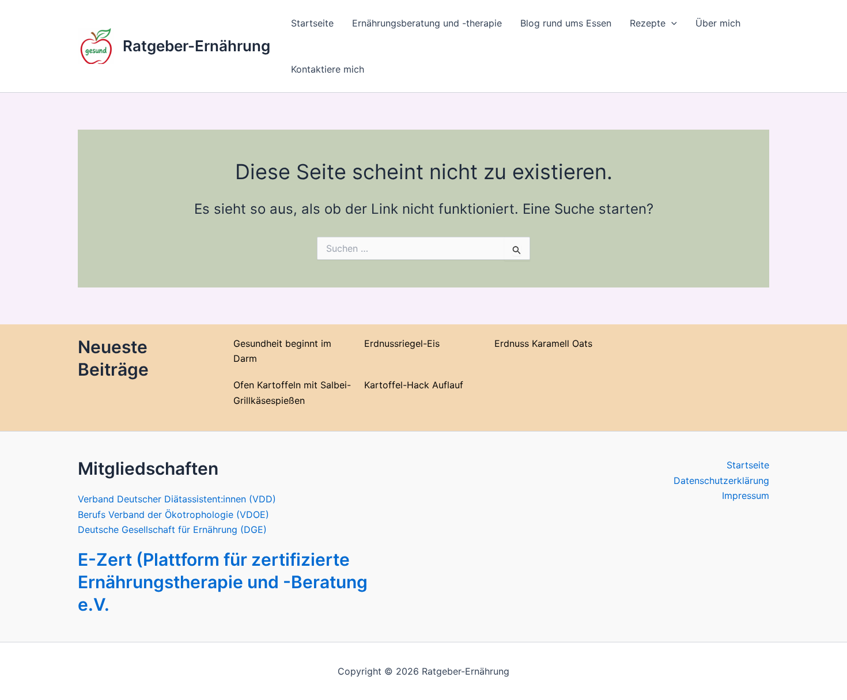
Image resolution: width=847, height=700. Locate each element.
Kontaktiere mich (327, 69)
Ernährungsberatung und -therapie (427, 23)
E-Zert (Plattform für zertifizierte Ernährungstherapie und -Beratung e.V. (223, 582)
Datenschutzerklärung (721, 480)
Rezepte (648, 23)
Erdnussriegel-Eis (402, 343)
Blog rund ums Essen (565, 23)
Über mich (717, 23)
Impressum (745, 495)
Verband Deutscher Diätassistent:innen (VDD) (177, 499)
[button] (671, 23)
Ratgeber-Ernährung (196, 46)
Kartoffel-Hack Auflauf (413, 385)
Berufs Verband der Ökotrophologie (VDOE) (173, 514)
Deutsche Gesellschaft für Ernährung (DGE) (172, 529)
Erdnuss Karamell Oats (543, 343)
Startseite (312, 23)
